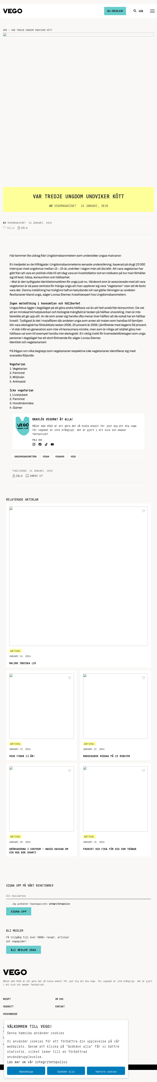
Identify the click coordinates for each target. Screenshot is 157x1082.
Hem (5, 29)
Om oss (59, 998)
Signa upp (18, 910)
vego (73, 456)
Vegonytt (8, 1006)
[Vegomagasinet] (12, 11)
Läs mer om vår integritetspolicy (37, 1061)
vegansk (60, 456)
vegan (46, 456)
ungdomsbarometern (25, 456)
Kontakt (60, 1006)
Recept (7, 998)
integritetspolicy (59, 903)
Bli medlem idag (23, 948)
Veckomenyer (10, 1013)
